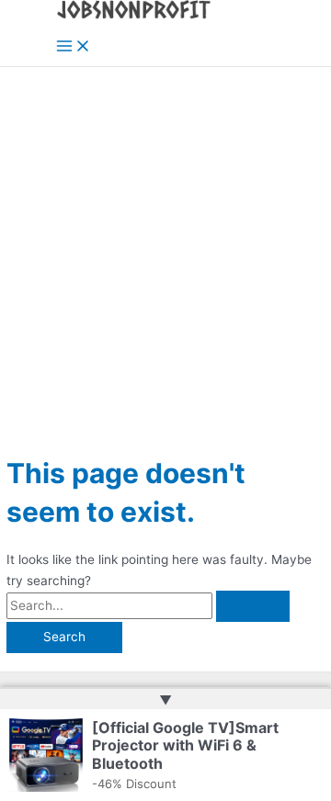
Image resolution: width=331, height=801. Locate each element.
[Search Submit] (253, 606)
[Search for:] (148, 605)
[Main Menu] (73, 47)
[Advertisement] (165, 241)
